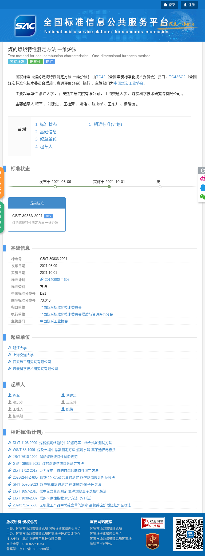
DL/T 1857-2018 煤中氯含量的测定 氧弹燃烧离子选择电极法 (60, 491)
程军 (16, 395)
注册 (191, 4)
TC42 (100, 77)
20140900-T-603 (57, 280)
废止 (160, 181)
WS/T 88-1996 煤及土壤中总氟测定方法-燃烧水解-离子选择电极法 (64, 450)
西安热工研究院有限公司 (32, 362)
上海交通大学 (23, 355)
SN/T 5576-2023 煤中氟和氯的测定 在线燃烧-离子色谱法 (57, 484)
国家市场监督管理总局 (106, 529)
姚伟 (69, 409)
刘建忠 (71, 395)
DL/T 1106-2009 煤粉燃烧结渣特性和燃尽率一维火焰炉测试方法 (62, 443)
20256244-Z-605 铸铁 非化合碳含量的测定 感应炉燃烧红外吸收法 (64, 477)
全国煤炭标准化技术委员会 (61, 307)
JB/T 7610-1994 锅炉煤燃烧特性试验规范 (45, 457)
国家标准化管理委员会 (106, 534)
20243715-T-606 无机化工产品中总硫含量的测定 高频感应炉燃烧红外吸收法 (72, 505)
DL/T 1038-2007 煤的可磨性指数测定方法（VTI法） (53, 498)
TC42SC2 (177, 77)
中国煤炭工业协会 (129, 83)
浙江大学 (20, 348)
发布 (55, 181)
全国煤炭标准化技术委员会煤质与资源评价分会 (76, 314)
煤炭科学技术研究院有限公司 (35, 369)
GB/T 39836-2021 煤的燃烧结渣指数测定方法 (48, 464)
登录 (171, 4)
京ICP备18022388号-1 (35, 549)
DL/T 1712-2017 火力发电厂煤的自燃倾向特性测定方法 (55, 471)
